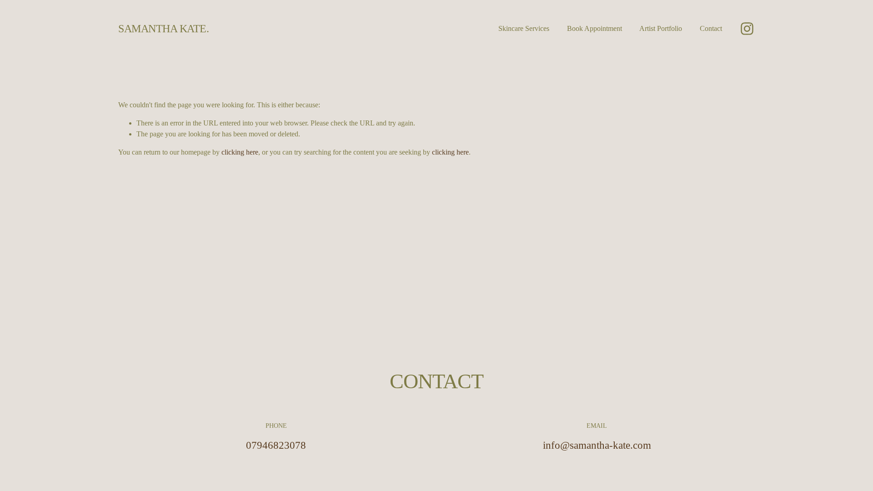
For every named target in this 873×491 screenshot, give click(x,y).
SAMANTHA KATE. (163, 28)
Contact (711, 28)
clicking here (239, 152)
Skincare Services (523, 28)
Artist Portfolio (660, 28)
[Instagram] (747, 28)
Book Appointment (594, 28)
